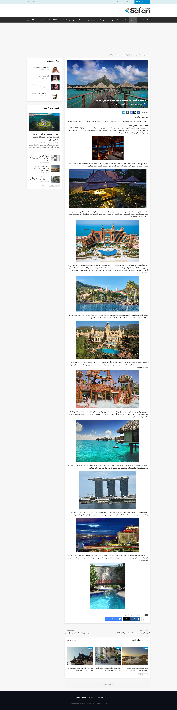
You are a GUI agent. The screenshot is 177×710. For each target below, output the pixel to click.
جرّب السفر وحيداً (44, 76)
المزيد (42, 20)
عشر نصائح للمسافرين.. (41, 67)
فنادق (126, 615)
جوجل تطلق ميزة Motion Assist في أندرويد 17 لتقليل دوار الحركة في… (39, 158)
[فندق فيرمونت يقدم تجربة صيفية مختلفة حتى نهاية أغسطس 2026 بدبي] (135, 656)
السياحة (141, 20)
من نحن (131, 2)
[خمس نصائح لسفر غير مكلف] (55, 87)
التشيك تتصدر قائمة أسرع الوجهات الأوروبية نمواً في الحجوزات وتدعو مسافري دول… (46, 137)
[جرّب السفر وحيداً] (55, 78)
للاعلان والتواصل (118, 2)
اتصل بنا (126, 2)
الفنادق (133, 20)
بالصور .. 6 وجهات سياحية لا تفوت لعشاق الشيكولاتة (133, 633)
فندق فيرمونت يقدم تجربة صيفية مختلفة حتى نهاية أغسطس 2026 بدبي (41, 168)
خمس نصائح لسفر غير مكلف (40, 85)
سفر (136, 615)
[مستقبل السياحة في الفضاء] (55, 96)
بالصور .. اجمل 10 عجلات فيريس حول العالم (78, 633)
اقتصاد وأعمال (104, 20)
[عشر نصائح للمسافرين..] (55, 69)
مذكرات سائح (77, 20)
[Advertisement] (88, 38)
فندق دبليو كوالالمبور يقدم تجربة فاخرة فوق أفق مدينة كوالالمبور (39, 178)
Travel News (52, 20)
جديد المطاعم (65, 20)
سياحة (131, 615)
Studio (82, 703)
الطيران (125, 20)
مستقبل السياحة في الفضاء (40, 93)
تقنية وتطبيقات (90, 20)
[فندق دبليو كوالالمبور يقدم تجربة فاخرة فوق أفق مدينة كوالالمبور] (108, 656)
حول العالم (115, 20)
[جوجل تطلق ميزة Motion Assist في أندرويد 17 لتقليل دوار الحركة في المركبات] (55, 158)
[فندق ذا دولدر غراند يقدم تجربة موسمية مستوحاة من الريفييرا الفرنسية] (80, 656)
